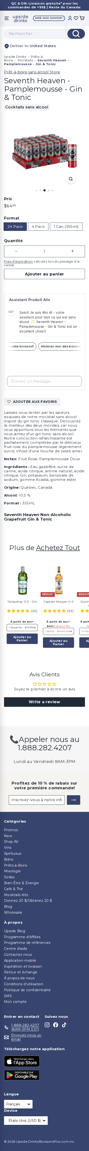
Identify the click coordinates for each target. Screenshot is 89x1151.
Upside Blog (14, 931)
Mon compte (15, 1002)
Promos (11, 830)
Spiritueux (12, 853)
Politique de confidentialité (27, 990)
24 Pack (15, 226)
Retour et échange (20, 972)
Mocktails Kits (16, 895)
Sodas (9, 877)
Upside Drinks (15, 57)
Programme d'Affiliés (22, 937)
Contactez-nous (18, 954)
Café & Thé (13, 889)
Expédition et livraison (23, 966)
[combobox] (44, 34)
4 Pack (38, 226)
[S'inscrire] (73, 800)
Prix (8, 199)
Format (11, 218)
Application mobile (20, 960)
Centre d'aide (15, 948)
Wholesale (13, 912)
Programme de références (27, 943)
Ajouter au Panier (22, 638)
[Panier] (82, 18)
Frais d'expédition (18, 261)
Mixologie (12, 871)
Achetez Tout (58, 547)
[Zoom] (70, 179)
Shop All (11, 841)
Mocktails (25, 60)
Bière (8, 859)
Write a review (44, 702)
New (8, 836)
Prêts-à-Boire (15, 865)
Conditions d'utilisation (23, 984)
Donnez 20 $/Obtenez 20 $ (28, 900)
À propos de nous (19, 978)
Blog (8, 906)
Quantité (13, 241)
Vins (7, 847)
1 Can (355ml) (66, 226)
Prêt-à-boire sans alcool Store (32, 72)
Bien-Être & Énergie (21, 883)
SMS (8, 996)
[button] (18, 611)
